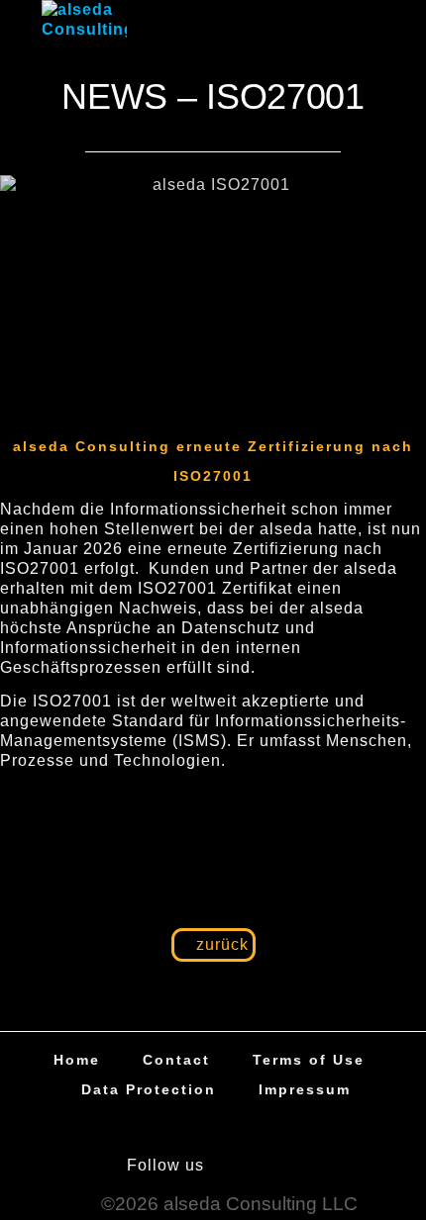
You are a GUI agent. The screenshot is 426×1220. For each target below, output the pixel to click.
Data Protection (148, 1089)
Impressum (305, 1089)
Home (76, 1060)
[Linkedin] (239, 1165)
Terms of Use (309, 1060)
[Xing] (285, 1165)
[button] (368, 23)
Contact (176, 1060)
